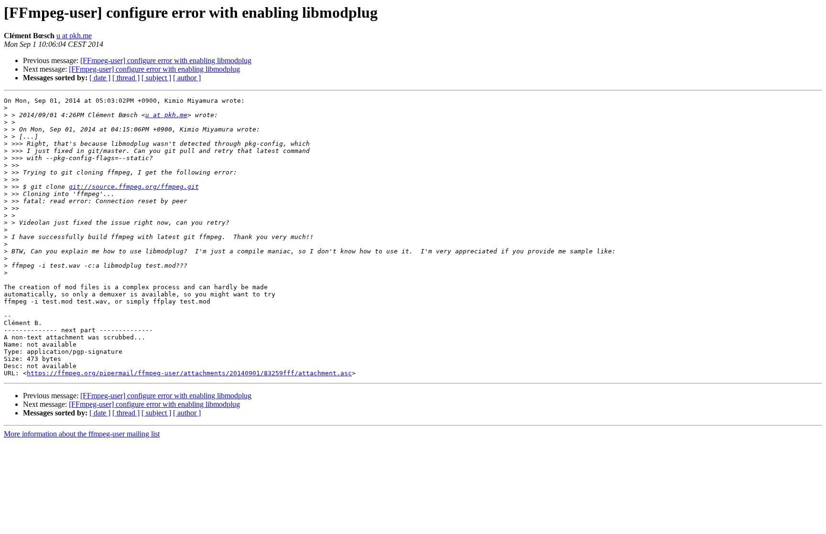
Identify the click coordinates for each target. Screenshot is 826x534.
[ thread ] (126, 78)
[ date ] (99, 78)
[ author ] (187, 78)
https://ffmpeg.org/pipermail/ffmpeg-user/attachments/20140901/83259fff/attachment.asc (189, 373)
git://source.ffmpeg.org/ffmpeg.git (134, 186)
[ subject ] (156, 78)
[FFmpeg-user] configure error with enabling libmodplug (165, 60)
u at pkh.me (74, 36)
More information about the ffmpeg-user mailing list (82, 434)
